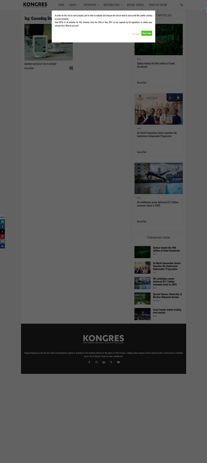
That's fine (146, 33)
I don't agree (136, 34)
